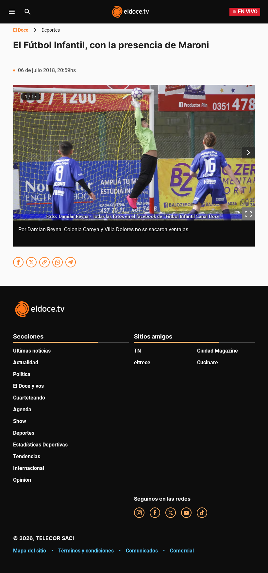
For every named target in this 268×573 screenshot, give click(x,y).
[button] (134, 166)
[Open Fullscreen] (248, 213)
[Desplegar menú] (12, 12)
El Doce (20, 30)
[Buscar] (27, 12)
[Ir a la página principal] (130, 12)
